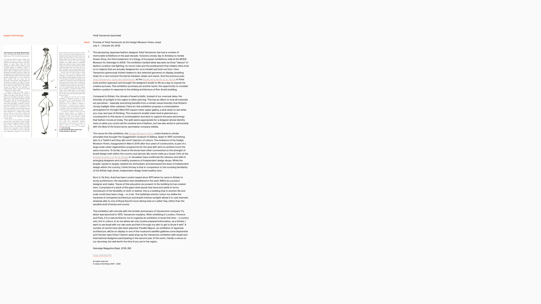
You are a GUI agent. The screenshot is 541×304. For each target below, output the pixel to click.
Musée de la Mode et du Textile (159, 79)
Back (87, 42)
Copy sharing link (102, 254)
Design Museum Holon (141, 133)
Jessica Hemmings (13, 35)
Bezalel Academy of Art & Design (110, 157)
